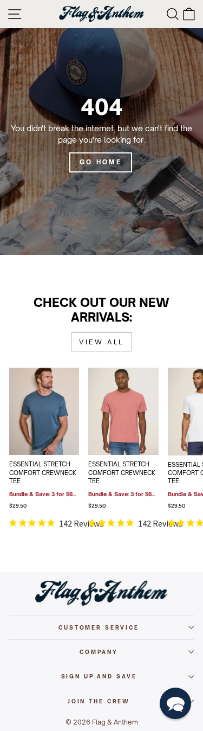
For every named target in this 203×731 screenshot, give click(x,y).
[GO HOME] (101, 140)
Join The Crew (99, 701)
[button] (175, 703)
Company (98, 652)
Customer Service (98, 627)
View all (101, 342)
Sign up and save (99, 676)
